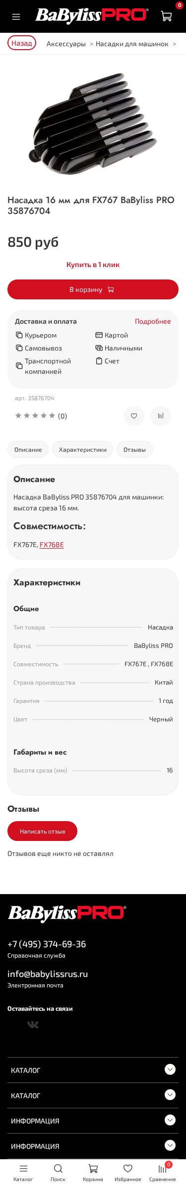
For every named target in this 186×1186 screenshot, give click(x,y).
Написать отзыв (42, 831)
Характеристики (83, 449)
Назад (21, 42)
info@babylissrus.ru (47, 973)
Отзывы (135, 449)
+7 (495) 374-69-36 (46, 943)
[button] (62, 416)
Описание (28, 449)
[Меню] (16, 16)
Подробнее (153, 321)
